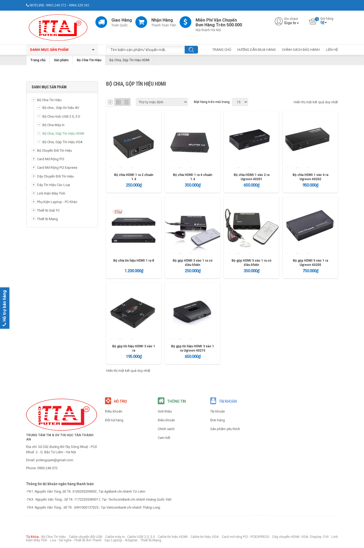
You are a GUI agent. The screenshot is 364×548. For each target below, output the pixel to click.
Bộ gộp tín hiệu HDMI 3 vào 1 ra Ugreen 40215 (192, 348)
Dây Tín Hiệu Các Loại (53, 185)
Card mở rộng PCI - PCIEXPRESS (245, 537)
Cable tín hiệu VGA (205, 537)
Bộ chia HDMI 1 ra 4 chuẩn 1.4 (192, 177)
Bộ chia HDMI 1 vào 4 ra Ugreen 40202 (310, 177)
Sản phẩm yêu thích (225, 429)
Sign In (290, 23)
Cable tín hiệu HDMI (173, 537)
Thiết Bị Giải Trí (48, 210)
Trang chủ (38, 60)
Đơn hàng (217, 420)
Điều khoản (113, 411)
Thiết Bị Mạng (47, 219)
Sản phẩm (61, 60)
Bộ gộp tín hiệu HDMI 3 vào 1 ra (133, 348)
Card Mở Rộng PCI (50, 159)
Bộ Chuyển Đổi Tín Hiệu (54, 151)
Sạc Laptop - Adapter (120, 540)
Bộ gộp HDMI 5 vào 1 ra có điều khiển (252, 263)
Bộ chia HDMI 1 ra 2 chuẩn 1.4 (133, 177)
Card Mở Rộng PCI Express (57, 168)
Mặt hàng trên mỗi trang (211, 102)
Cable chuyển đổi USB (85, 537)
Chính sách (166, 429)
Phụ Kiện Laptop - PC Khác (57, 202)
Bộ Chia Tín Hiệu (89, 60)
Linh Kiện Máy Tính (51, 193)
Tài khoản (217, 411)
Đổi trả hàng (114, 420)
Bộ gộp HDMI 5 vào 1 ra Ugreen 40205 (310, 263)
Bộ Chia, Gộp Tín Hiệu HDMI (63, 133)
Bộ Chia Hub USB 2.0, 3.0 (61, 116)
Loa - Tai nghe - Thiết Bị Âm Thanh (76, 540)
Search (191, 49)
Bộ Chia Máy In (53, 125)
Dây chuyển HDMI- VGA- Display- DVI (300, 537)
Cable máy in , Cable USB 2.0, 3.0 (130, 537)
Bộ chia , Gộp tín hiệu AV (60, 108)
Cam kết (164, 438)
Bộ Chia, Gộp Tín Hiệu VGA (62, 142)
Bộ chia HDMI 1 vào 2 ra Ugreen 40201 (251, 177)
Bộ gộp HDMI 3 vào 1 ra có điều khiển (193, 263)
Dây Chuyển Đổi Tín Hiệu (55, 176)
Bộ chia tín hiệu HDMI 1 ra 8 (133, 260)
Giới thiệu (165, 411)
